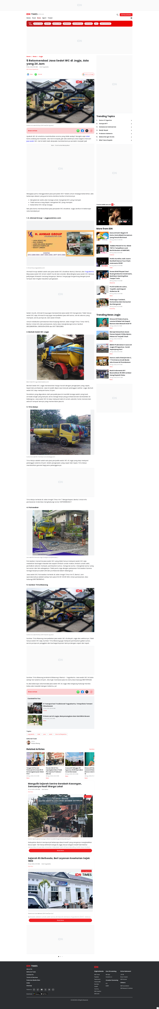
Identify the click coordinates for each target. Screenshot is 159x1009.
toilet (88, 136)
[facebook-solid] (82, 130)
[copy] (91, 130)
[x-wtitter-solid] (86, 130)
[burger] (131, 18)
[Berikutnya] (95, 845)
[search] (117, 15)
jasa (28, 141)
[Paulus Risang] (28, 742)
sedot (32, 141)
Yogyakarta (89, 272)
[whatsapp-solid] (78, 130)
